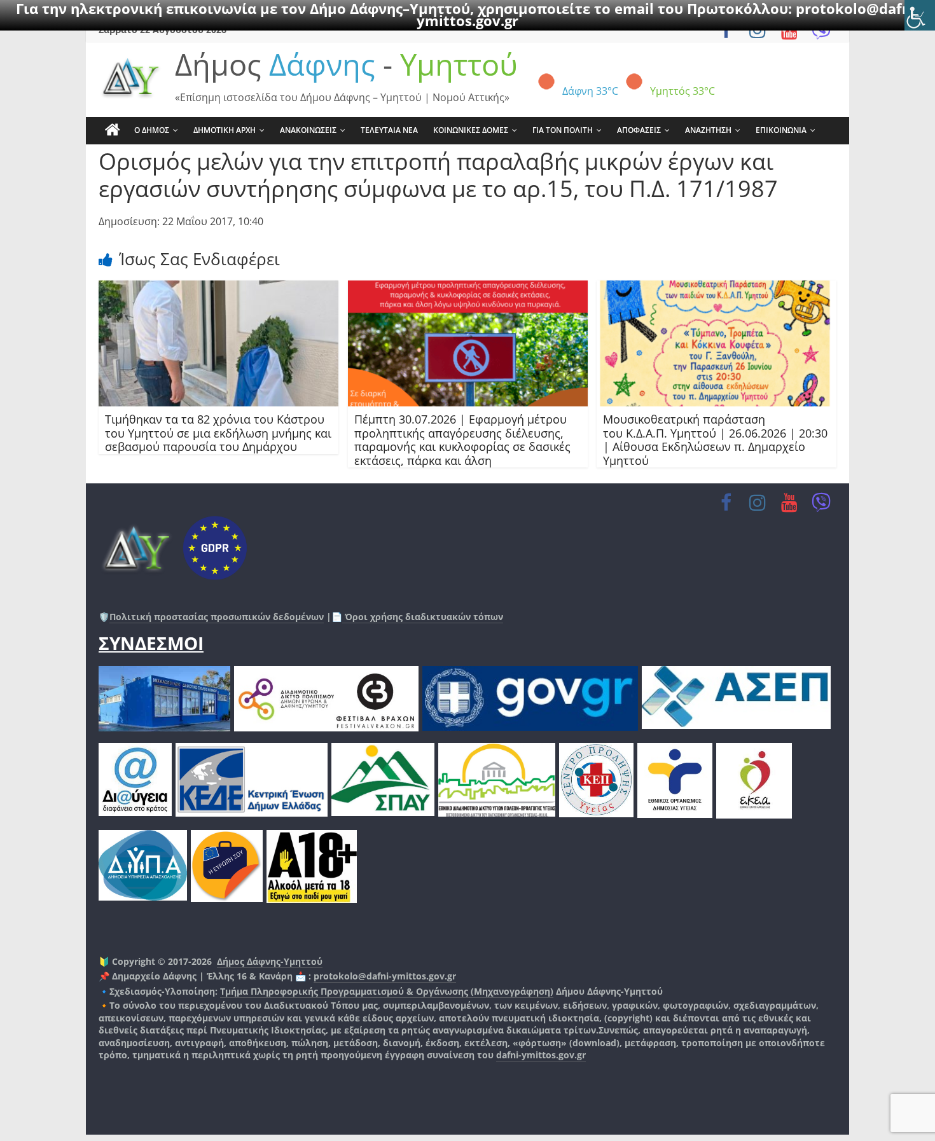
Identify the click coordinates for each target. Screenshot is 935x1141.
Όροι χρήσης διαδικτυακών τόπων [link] (422, 617)
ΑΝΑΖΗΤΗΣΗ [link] (708, 130)
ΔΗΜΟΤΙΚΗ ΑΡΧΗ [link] (224, 130)
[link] (919, 15)
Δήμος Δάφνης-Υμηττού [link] (269, 961)
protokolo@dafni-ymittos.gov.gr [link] (385, 976)
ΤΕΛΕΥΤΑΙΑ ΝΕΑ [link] (389, 130)
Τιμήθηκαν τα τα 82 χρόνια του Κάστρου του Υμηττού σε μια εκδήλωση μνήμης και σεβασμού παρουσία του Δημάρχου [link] (218, 432)
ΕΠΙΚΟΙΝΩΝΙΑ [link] (781, 130)
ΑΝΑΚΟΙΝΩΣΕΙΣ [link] (308, 130)
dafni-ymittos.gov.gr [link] (541, 1055)
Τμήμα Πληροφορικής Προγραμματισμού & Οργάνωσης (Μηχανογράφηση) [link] (386, 991)
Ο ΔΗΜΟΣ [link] (151, 130)
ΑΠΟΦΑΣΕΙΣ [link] (639, 130)
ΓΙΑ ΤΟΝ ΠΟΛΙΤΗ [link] (562, 130)
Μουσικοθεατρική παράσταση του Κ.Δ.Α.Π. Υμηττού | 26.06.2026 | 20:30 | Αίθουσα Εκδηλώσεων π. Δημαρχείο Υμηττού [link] (715, 439)
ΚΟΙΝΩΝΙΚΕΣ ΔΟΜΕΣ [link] (470, 130)
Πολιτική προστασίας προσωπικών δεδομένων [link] (216, 617)
